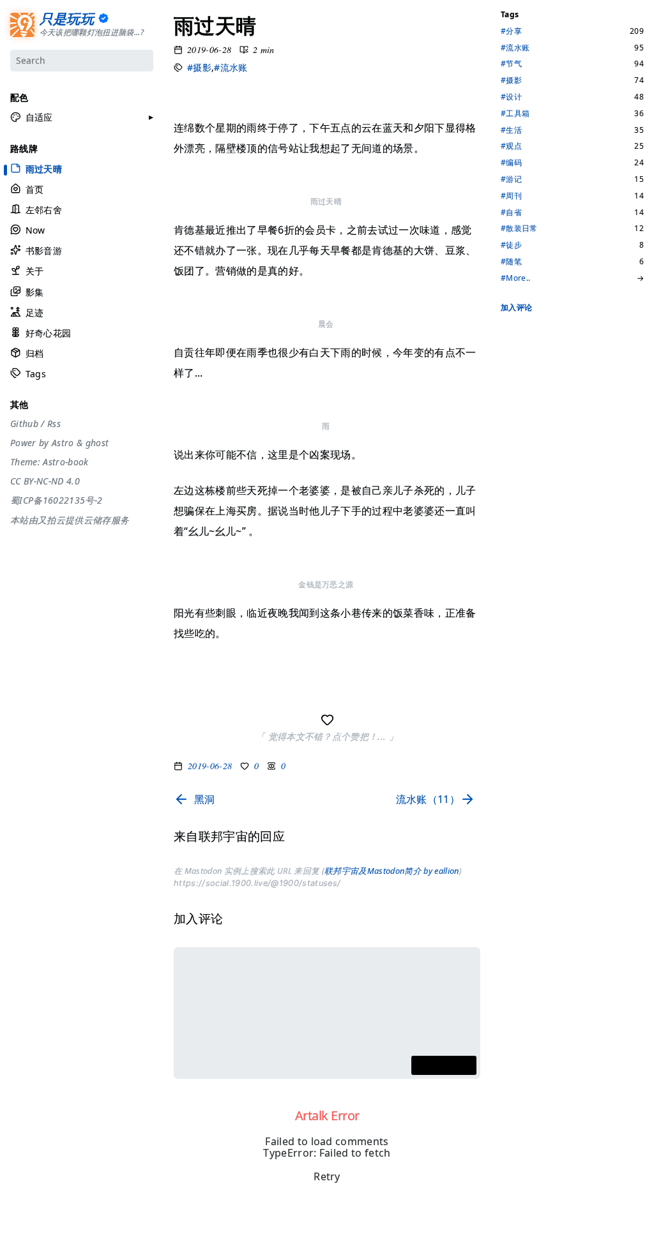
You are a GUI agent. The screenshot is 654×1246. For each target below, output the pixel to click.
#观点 (511, 146)
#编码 (511, 162)
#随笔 (511, 261)
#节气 (511, 63)
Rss (54, 424)
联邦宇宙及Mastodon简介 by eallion (391, 870)
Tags (36, 374)
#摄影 (199, 67)
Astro (63, 443)
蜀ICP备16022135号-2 (56, 500)
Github (24, 424)
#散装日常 (519, 228)
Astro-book (65, 462)
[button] (31, 117)
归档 (34, 353)
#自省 (511, 212)
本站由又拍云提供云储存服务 (69, 520)
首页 (34, 189)
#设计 (511, 97)
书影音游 (44, 250)
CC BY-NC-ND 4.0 (45, 481)
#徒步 (511, 245)
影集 (34, 292)
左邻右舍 (44, 210)
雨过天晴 (44, 168)
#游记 (511, 179)
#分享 (511, 31)
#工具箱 (515, 113)
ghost (97, 443)
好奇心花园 (48, 333)
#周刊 (511, 195)
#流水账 (230, 67)
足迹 (34, 312)
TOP (508, 1231)
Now (35, 230)
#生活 (511, 130)
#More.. (515, 278)
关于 (34, 271)
